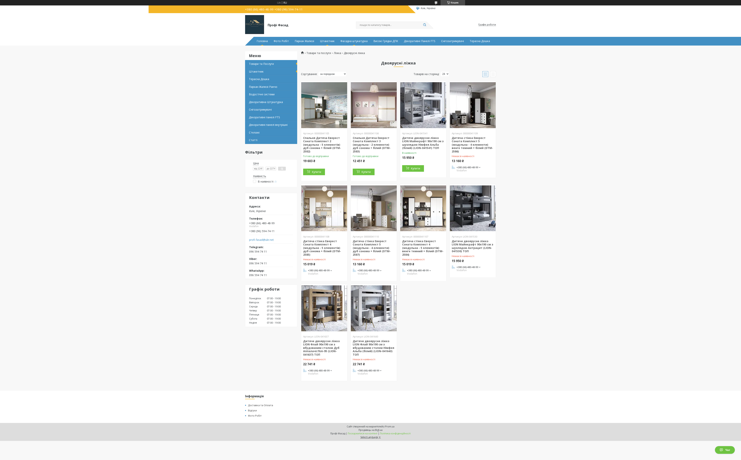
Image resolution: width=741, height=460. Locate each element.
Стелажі (254, 132)
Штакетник (327, 41)
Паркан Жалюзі (304, 41)
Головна (262, 41)
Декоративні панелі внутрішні (268, 125)
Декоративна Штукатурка (266, 102)
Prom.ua (389, 426)
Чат (727, 450)
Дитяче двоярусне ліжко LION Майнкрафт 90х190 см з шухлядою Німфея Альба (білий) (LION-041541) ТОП (423, 143)
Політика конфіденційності (395, 433)
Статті (253, 140)
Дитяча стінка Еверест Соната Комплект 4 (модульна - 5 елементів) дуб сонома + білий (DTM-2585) (322, 247)
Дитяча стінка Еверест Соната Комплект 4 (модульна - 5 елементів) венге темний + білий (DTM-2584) (422, 247)
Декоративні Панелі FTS (419, 41)
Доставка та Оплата (260, 405)
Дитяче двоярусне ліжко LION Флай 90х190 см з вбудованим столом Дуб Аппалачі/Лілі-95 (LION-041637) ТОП (321, 347)
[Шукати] (424, 25)
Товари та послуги (318, 53)
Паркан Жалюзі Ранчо (263, 87)
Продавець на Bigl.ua (370, 430)
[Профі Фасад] (254, 24)
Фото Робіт (281, 41)
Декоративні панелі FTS (264, 117)
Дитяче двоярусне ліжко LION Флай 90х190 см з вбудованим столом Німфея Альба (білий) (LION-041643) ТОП (373, 347)
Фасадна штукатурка (354, 41)
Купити (316, 172)
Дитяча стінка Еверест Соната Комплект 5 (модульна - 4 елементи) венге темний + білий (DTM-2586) (472, 144)
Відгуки (252, 410)
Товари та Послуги (261, 64)
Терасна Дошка (480, 41)
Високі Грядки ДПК (385, 41)
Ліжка (337, 53)
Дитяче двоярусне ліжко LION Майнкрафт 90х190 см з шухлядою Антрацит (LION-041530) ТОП (472, 246)
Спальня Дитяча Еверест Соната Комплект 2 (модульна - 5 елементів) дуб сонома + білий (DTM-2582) (322, 144)
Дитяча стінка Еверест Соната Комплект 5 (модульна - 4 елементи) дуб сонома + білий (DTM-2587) (372, 247)
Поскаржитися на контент (362, 433)
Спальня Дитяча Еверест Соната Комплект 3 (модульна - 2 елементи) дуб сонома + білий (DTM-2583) (372, 144)
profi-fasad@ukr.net (261, 240)
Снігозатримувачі (452, 41)
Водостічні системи (262, 94)
